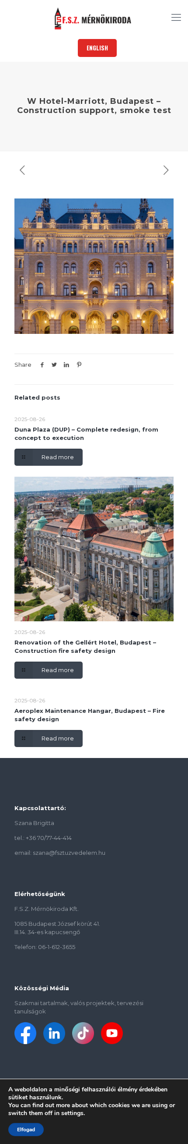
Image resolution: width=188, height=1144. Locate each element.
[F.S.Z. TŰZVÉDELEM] (94, 17)
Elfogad (26, 1129)
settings (72, 1113)
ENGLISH (97, 47)
